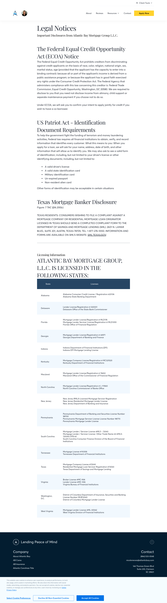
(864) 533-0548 (147, 556)
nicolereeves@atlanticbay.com (140, 560)
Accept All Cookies (90, 598)
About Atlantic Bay (21, 556)
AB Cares (17, 560)
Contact (127, 13)
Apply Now (144, 13)
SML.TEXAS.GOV (97, 234)
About (89, 13)
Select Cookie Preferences (19, 598)
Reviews (99, 13)
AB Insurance (19, 564)
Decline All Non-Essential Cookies (53, 598)
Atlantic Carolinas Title (23, 568)
